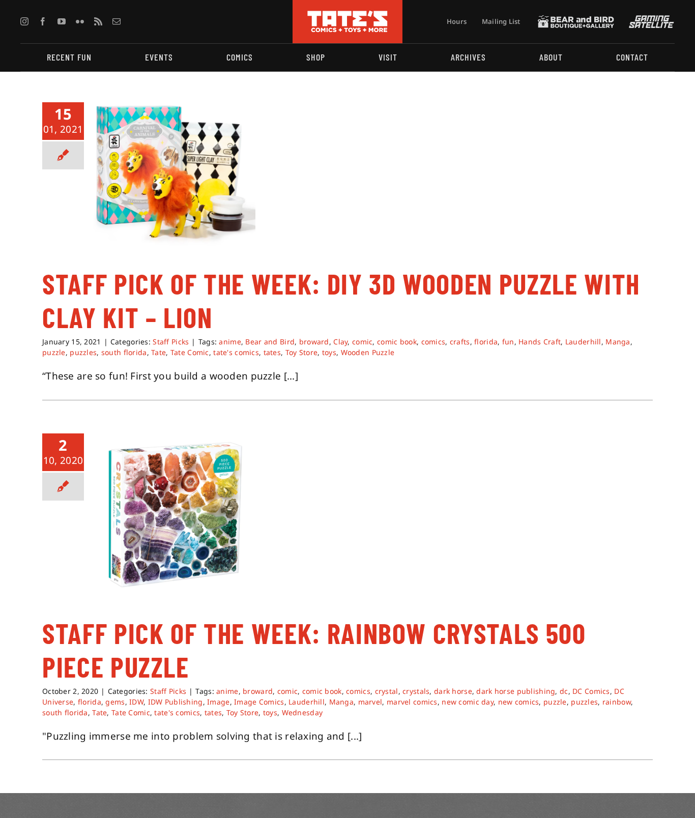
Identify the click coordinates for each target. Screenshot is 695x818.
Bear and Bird (270, 341)
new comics (518, 702)
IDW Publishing (175, 702)
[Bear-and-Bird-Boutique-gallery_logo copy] (576, 19)
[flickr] (80, 21)
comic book (397, 341)
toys (329, 352)
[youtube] (61, 21)
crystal (386, 691)
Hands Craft (539, 341)
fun (508, 341)
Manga (617, 341)
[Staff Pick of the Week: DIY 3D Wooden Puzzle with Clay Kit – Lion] (174, 174)
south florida (124, 352)
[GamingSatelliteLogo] (649, 19)
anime (230, 341)
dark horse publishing (515, 691)
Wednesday (302, 712)
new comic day (468, 702)
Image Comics (259, 702)
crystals (415, 691)
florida (486, 341)
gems (115, 702)
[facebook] (43, 21)
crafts (460, 341)
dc (564, 691)
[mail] (116, 21)
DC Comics (591, 691)
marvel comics (412, 702)
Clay (340, 341)
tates (272, 352)
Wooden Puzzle (368, 352)
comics (433, 341)
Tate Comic (189, 352)
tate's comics (236, 352)
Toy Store (301, 352)
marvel (370, 702)
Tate (158, 352)
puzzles (83, 352)
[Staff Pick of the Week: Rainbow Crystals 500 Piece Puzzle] (174, 514)
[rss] (98, 21)
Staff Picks (171, 341)
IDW (136, 702)
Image (218, 702)
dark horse (453, 691)
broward (314, 341)
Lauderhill (583, 341)
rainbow (616, 702)
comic (362, 341)
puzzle (54, 352)
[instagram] (24, 21)
